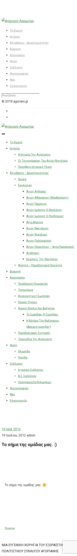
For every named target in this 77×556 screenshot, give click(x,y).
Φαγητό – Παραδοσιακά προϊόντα (40, 265)
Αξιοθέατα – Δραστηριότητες (29, 42)
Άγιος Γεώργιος (36, 203)
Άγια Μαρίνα (34, 222)
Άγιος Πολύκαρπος (39, 240)
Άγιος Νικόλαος (36, 234)
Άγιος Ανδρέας (36, 191)
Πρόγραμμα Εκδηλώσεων (34, 382)
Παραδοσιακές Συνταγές (34, 333)
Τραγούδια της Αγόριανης (35, 339)
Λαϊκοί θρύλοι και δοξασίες (36, 308)
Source (10, 528)
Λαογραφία (17, 55)
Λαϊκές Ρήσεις (27, 302)
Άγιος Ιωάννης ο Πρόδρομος (45, 216)
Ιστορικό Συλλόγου (30, 369)
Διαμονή (15, 49)
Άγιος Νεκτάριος (37, 228)
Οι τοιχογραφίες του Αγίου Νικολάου (43, 160)
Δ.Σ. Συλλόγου (27, 376)
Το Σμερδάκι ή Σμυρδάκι (42, 314)
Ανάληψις (32, 253)
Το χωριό (16, 30)
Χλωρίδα (24, 351)
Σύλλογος (16, 67)
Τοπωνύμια (25, 290)
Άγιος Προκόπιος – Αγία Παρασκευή (50, 246)
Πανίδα (22, 357)
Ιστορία (15, 36)
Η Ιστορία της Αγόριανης (34, 154)
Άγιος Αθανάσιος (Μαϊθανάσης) (47, 197)
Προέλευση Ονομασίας (33, 283)
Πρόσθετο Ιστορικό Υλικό (35, 167)
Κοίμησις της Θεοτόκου (42, 259)
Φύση (13, 61)
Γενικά (22, 179)
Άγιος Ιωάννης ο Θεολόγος (44, 210)
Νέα (12, 79)
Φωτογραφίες (19, 73)
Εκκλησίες (25, 185)
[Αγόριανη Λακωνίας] (18, 21)
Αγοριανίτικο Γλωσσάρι (34, 296)
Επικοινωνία (18, 86)
